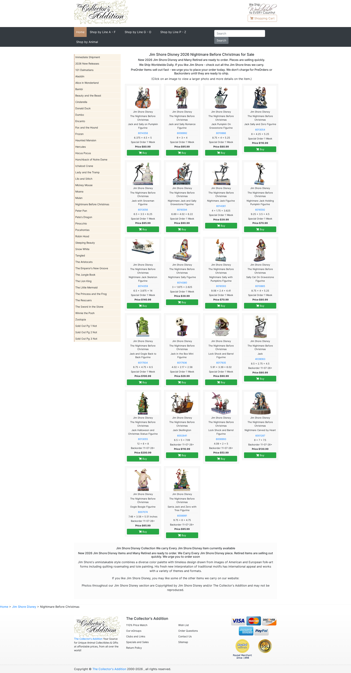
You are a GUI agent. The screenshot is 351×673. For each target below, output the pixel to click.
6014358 (143, 133)
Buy (144, 152)
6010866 (221, 133)
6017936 (182, 362)
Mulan (78, 197)
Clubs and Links (135, 636)
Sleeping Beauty (85, 242)
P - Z (173, 32)
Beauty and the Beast (88, 95)
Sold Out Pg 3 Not (86, 338)
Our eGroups (133, 630)
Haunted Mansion (85, 140)
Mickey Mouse (84, 185)
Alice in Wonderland (87, 82)
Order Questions (188, 630)
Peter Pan (81, 210)
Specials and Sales (137, 642)
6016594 (182, 209)
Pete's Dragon (83, 217)
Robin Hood (82, 236)
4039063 (260, 359)
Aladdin (79, 76)
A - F (103, 32)
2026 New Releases (87, 63)
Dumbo (79, 114)
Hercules (80, 146)
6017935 (221, 362)
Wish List (183, 625)
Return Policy (134, 647)
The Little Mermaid (86, 287)
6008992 (182, 133)
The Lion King (83, 281)
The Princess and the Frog (91, 293)
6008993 (221, 439)
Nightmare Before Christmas (92, 204)
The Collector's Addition (88, 638)
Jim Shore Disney (24, 606)
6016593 (221, 286)
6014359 (143, 286)
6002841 (182, 435)
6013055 (143, 439)
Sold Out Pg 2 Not (86, 332)
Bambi (79, 89)
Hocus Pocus (83, 153)
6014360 (182, 282)
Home (80, 32)
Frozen (79, 133)
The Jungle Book (85, 274)
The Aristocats (84, 261)
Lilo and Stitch (83, 178)
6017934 (143, 362)
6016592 (260, 209)
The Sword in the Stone (89, 306)
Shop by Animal (87, 42)
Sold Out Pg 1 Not (86, 325)
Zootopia (80, 319)
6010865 (260, 286)
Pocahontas (82, 229)
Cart (264, 18)
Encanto (80, 121)
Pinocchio (81, 223)
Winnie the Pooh (85, 313)
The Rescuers (83, 300)
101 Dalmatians (84, 69)
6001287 (260, 435)
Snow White (82, 249)
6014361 (221, 206)
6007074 (143, 512)
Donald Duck (83, 108)
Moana (79, 191)
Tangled (80, 255)
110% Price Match (136, 625)
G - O (138, 32)
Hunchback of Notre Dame (91, 159)
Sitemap (183, 642)
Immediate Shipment (87, 57)
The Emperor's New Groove (91, 268)
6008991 (182, 515)
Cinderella (81, 101)
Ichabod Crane (84, 165)
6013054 (260, 129)
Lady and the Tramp (87, 172)
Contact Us (185, 636)
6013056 (143, 209)
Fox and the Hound (86, 127)
